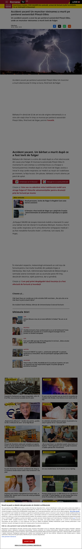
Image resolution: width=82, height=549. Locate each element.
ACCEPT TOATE (28, 541)
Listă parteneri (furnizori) (9, 536)
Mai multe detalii (74, 511)
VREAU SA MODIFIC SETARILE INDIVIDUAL (28, 545)
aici (74, 518)
